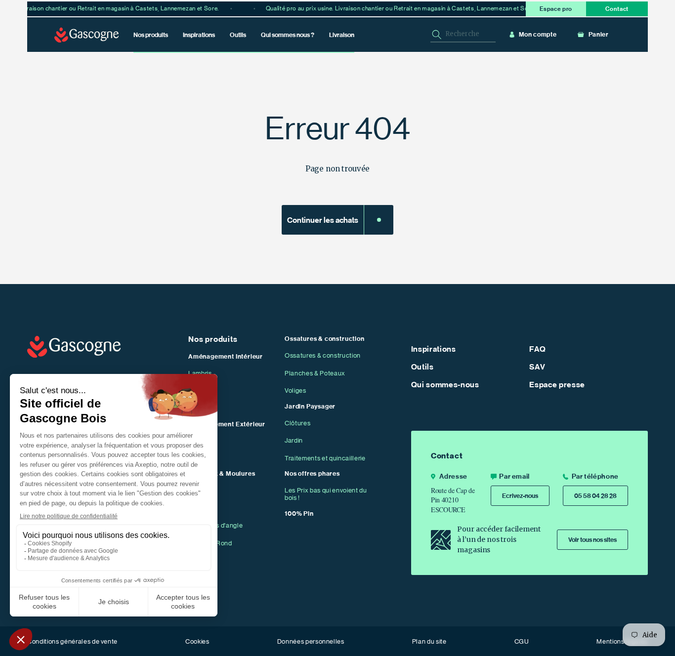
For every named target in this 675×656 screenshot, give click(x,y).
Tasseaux (202, 490)
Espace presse (557, 385)
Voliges (295, 390)
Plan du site (429, 641)
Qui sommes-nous (445, 385)
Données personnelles (310, 641)
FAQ (537, 349)
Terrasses (203, 441)
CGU (521, 641)
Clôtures (297, 423)
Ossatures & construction (323, 355)
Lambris (200, 373)
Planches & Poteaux (315, 373)
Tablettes (202, 408)
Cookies (197, 641)
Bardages (202, 458)
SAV (537, 367)
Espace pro (556, 8)
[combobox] (463, 34)
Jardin (294, 440)
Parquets (201, 391)
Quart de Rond (210, 543)
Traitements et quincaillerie (325, 458)
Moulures (202, 508)
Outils (422, 367)
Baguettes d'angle (215, 525)
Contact (617, 8)
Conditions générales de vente (72, 641)
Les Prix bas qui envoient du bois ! (326, 494)
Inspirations (433, 349)
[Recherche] (436, 34)
